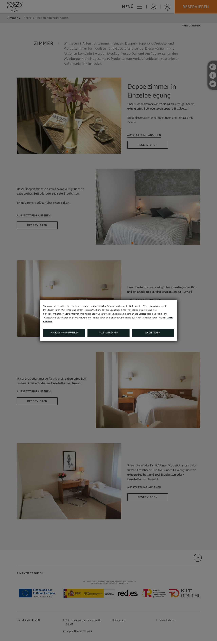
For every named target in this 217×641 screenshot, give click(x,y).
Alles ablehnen (108, 333)
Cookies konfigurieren (64, 333)
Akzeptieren (152, 333)
